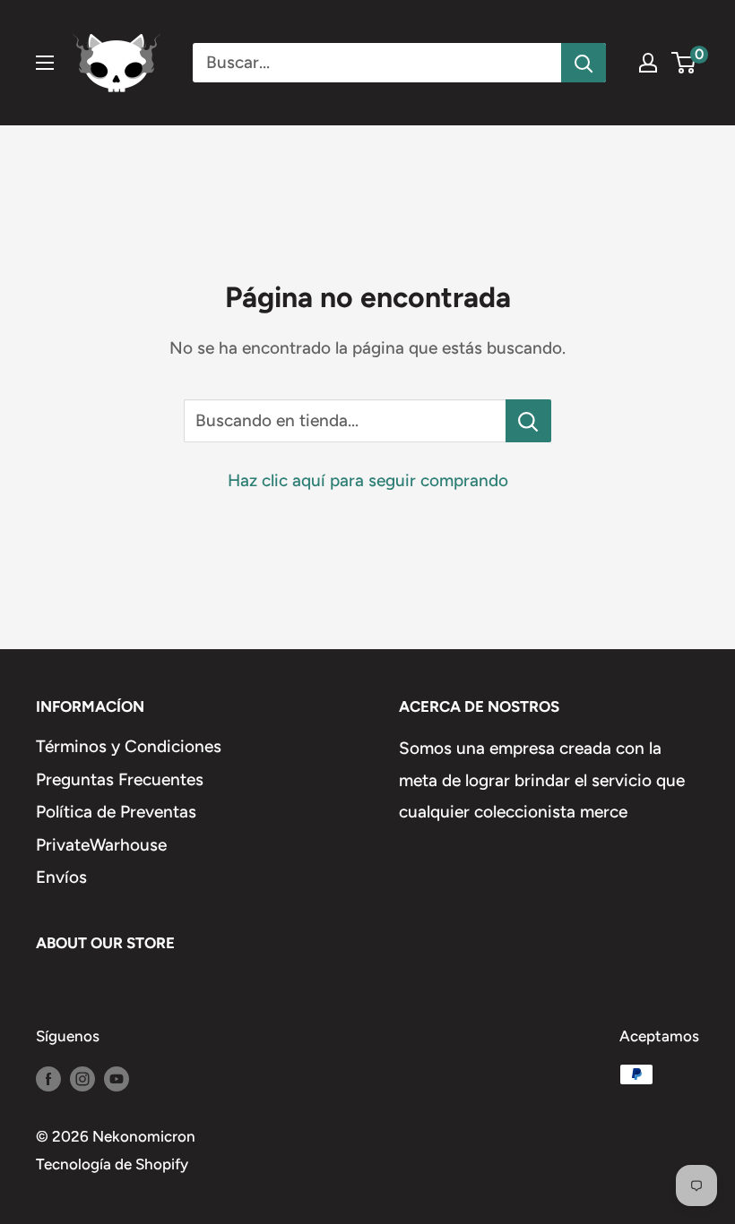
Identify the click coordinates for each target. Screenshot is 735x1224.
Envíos (61, 877)
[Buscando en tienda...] (528, 420)
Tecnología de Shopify (112, 1164)
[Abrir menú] (45, 63)
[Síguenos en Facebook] (48, 1078)
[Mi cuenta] (648, 63)
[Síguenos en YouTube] (116, 1078)
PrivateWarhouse (101, 845)
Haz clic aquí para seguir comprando (368, 480)
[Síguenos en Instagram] (82, 1078)
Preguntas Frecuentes (119, 779)
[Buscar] (583, 62)
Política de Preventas (116, 811)
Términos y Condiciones (128, 746)
